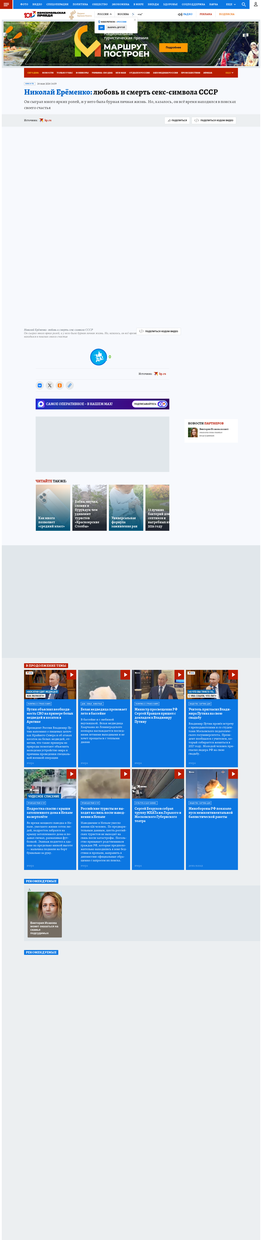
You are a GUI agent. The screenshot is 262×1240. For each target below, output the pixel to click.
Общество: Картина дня (199, 704)
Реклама (206, 14)
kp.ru (48, 120)
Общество (100, 4)
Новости (47, 72)
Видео (37, 4)
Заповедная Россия (165, 72)
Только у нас (65, 72)
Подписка (226, 14)
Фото (24, 4)
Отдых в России (139, 72)
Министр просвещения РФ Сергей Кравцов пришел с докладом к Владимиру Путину (156, 715)
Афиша (207, 72)
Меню (6, 4)
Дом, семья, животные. (92, 704)
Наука (213, 4)
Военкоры (82, 72)
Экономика (120, 4)
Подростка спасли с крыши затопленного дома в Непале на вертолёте (50, 812)
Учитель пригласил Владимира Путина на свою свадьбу (210, 713)
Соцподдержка (193, 4)
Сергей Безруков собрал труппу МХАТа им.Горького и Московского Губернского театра (158, 814)
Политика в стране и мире (39, 704)
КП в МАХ (121, 72)
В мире (138, 4)
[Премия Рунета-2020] (78, 14)
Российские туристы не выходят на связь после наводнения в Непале (103, 812)
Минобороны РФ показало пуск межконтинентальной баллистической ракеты (211, 812)
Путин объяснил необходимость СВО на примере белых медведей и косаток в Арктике (50, 715)
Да (101, 27)
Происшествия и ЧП (36, 803)
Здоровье (170, 4)
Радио (187, 14)
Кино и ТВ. (29, 84)
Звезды (153, 4)
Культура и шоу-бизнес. (146, 803)
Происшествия (190, 72)
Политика (80, 4)
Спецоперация (57, 4)
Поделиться (179, 120)
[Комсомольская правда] (44, 14)
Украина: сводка (102, 72)
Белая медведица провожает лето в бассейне (104, 711)
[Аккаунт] (256, 4)
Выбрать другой (116, 27)
